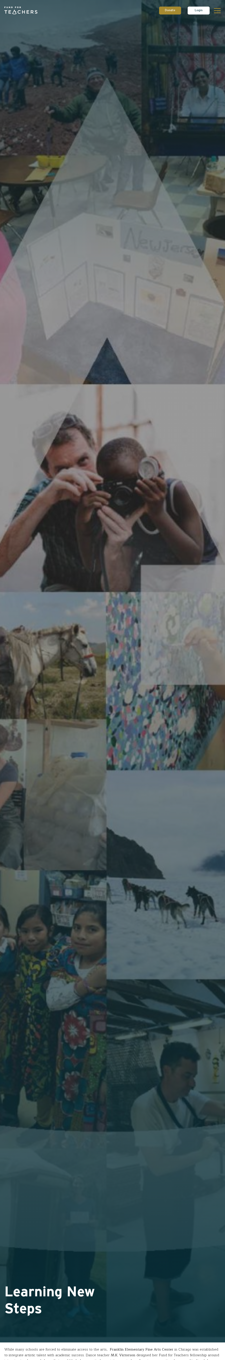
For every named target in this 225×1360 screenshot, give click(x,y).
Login (199, 10)
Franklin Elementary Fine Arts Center (141, 1349)
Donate (170, 10)
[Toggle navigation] (217, 10)
